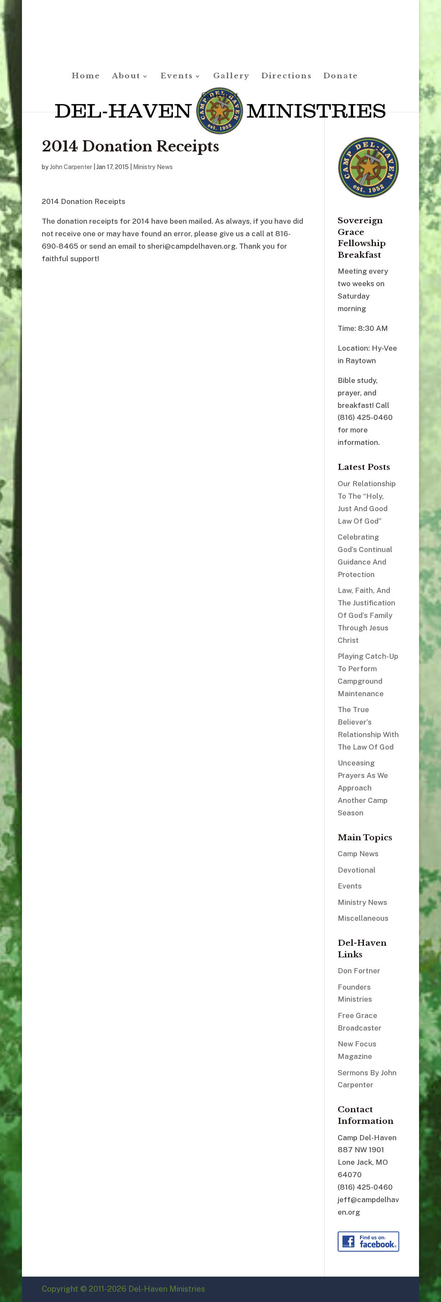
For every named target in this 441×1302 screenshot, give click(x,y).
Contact (220, 96)
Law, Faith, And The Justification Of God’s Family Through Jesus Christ (366, 615)
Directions (286, 76)
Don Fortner (359, 970)
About (126, 76)
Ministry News (153, 167)
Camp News (358, 853)
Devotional (357, 870)
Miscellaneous (363, 918)
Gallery (231, 76)
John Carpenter (71, 167)
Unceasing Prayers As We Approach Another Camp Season (363, 788)
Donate (340, 76)
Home (86, 76)
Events (177, 76)
